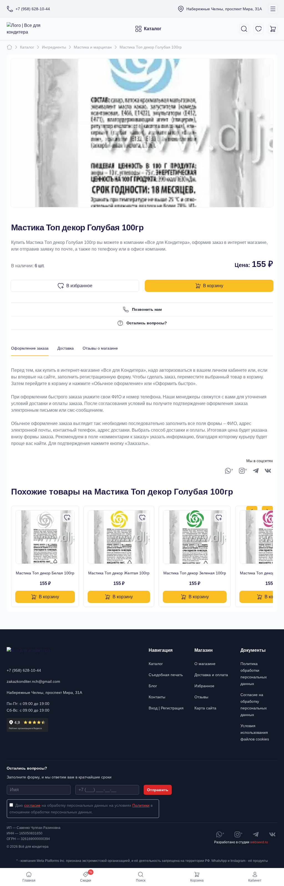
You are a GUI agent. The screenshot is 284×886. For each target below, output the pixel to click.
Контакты (157, 697)
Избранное (204, 686)
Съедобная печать (166, 675)
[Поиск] (244, 28)
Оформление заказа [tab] (30, 348)
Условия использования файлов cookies (254, 732)
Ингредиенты (54, 47)
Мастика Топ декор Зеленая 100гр (194, 573)
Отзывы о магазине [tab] (100, 348)
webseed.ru (259, 842)
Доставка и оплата (211, 675)
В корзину (213, 285)
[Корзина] (272, 28)
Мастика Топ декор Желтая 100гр (118, 573)
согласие (32, 805)
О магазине (204, 663)
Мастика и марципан (93, 47)
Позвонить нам (147, 309)
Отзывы (201, 697)
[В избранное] (67, 517)
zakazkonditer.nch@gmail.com (33, 681)
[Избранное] (258, 28)
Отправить (157, 790)
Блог (153, 686)
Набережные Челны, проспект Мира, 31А (44, 692)
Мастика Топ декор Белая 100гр (45, 573)
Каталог (152, 28)
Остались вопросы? (146, 323)
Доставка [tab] (65, 348)
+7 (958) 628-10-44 (24, 670)
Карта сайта (205, 708)
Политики (140, 805)
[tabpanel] (142, 401)
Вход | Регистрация (166, 708)
